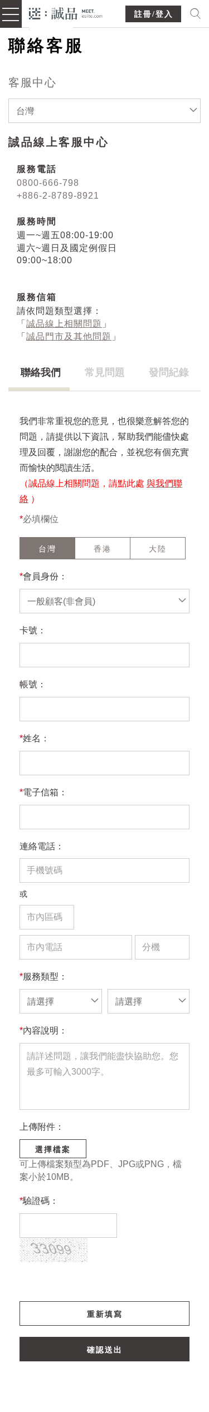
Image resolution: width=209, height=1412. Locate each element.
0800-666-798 (48, 183)
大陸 (158, 548)
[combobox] (104, 111)
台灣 (47, 548)
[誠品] (66, 12)
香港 (102, 548)
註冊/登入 (153, 14)
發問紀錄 (169, 372)
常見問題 (105, 372)
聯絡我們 (41, 372)
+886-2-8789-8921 (58, 195)
